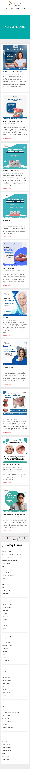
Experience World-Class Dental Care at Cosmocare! (14, 557)
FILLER (4, 628)
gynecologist (5, 648)
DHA (3, 622)
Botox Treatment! (6, 563)
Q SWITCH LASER (6, 718)
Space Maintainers (6, 738)
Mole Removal (5, 689)
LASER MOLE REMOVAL (7, 669)
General (4, 639)
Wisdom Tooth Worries (11, 171)
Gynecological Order (7, 645)
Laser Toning (5, 671)
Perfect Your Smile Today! (12, 72)
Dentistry (4, 613)
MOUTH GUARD (6, 692)
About (11, 8)
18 (22, 537)
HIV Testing (5, 657)
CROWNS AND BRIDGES (8, 602)
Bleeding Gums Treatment (8, 575)
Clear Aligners (8, 367)
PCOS (3, 706)
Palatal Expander (6, 701)
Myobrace (4, 695)
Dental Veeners (5, 610)
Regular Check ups (6, 721)
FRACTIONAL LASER (7, 634)
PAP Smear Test (6, 704)
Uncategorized (5, 756)
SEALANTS (4, 733)
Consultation (5, 599)
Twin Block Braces (6, 750)
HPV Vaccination (6, 660)
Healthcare (4, 651)
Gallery (24, 8)
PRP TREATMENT (6, 715)
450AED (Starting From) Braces (13, 121)
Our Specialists (9, 12)
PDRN (3, 709)
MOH (3, 686)
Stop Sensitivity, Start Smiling (14, 514)
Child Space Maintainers (11, 465)
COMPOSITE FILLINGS (7, 596)
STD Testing (5, 741)
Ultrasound (4, 753)
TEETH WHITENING (6, 747)
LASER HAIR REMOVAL (7, 666)
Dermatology (5, 619)
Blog (17, 12)
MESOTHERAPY (6, 677)
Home (5, 8)
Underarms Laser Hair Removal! (9, 560)
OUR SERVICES (5, 698)
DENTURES (5, 616)
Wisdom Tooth (5, 759)
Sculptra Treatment (6, 730)
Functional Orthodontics (7, 637)
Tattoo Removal (6, 744)
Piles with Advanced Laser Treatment (10, 712)
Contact (23, 12)
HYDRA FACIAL (5, 663)
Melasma (4, 674)
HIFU (3, 654)
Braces (5, 318)
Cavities (4, 587)
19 (26, 537)
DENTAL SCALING (6, 607)
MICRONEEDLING (6, 680)
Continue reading (7, 89)
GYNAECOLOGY (6, 642)
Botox (3, 578)
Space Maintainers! (9, 268)
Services (17, 8)
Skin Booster (5, 736)
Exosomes (4, 625)
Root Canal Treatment (7, 727)
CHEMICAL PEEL (6, 590)
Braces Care (7, 220)
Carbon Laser (5, 566)
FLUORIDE (4, 631)
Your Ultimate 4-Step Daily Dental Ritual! (11, 554)
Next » (14, 539)
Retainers (4, 724)
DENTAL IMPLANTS (7, 604)
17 (19, 537)
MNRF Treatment (6, 683)
